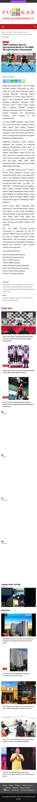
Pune (5, 669)
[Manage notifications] (4, 789)
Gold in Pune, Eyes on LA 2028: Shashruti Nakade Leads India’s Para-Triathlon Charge (18, 372)
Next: (18, 297)
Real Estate (6, 634)
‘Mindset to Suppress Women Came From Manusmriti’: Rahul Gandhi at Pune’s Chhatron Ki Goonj (18, 774)
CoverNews (27, 796)
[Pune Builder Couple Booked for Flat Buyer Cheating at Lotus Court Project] (18, 659)
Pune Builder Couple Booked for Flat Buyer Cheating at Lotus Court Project (16, 675)
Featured (15, 788)
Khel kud (6, 42)
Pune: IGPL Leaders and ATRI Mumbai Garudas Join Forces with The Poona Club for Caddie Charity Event (18, 339)
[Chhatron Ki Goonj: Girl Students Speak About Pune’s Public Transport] (18, 597)
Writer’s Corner (27, 785)
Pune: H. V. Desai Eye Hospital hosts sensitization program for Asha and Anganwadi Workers (18, 740)
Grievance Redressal (27, 790)
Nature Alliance (25, 788)
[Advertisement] (18, 433)
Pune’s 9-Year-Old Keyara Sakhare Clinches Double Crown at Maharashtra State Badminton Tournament (18, 404)
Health (5, 734)
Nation (11, 785)
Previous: (18, 287)
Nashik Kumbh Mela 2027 (18, 1)
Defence (17, 785)
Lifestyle (8, 788)
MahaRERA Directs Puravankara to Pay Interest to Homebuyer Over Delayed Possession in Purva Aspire (18, 641)
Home (5, 785)
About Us (6, 790)
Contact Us (15, 790)
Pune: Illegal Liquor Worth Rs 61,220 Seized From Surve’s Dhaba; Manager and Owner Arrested (18, 707)
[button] (3, 26)
